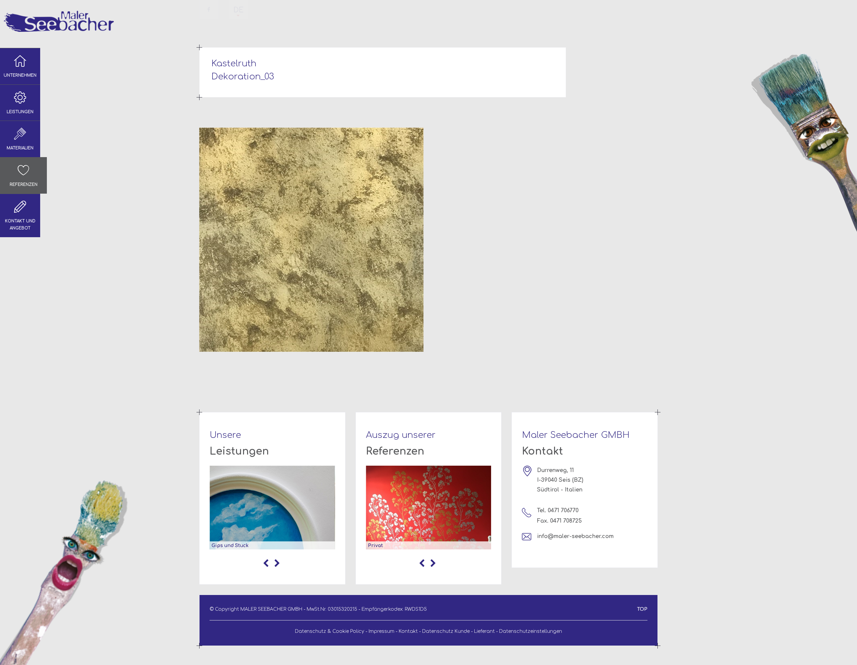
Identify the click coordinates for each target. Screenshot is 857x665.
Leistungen (20, 112)
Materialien (20, 148)
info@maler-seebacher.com (575, 536)
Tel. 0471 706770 (557, 510)
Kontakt (408, 631)
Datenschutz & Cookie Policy (329, 631)
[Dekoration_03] (311, 240)
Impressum (381, 631)
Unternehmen (20, 75)
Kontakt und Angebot (20, 225)
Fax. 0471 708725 (559, 521)
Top (642, 609)
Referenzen (23, 184)
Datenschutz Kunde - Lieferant (458, 631)
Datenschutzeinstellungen (530, 631)
